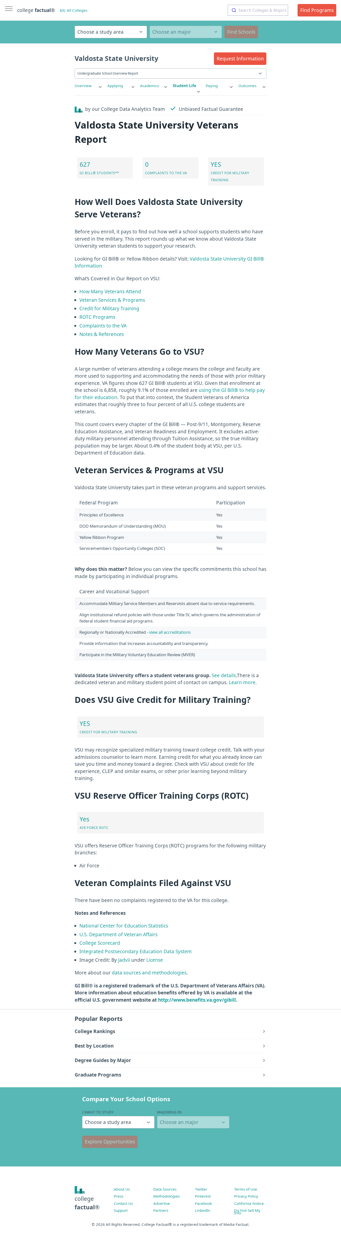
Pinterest (203, 1196)
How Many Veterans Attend (110, 291)
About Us (122, 1189)
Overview (83, 85)
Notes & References (101, 334)
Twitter (201, 1189)
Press (118, 1196)
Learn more (242, 682)
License (154, 960)
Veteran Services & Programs (112, 300)
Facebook (203, 1203)
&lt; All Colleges (73, 10)
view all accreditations (170, 632)
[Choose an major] (186, 32)
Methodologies (166, 1196)
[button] (240, 58)
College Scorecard (99, 943)
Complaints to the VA (103, 325)
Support (121, 1210)
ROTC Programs (97, 317)
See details (224, 675)
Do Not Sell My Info (247, 1211)
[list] (89, 85)
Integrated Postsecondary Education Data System (135, 951)
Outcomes (247, 85)
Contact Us (123, 1203)
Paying (212, 85)
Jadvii (124, 960)
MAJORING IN (169, 1111)
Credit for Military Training (109, 308)
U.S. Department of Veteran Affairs (118, 934)
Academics (149, 85)
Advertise (161, 1203)
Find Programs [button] (317, 10)
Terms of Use (245, 1189)
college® (87, 1203)
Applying (115, 85)
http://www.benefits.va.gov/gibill (197, 1000)
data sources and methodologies (149, 972)
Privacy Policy (246, 1196)
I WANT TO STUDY (98, 1111)
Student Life (184, 85)
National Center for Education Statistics (123, 926)
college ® (36, 10)
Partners (160, 1210)
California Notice (249, 1203)
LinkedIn (202, 1210)
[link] (89, 85)
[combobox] (258, 10)
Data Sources (164, 1189)
